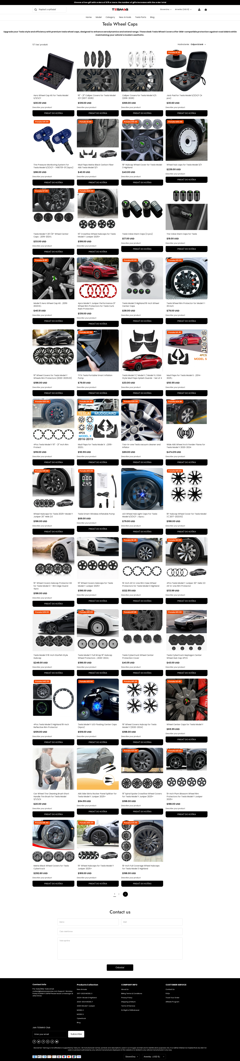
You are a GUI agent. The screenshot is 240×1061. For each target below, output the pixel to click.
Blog (78, 1022)
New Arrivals (82, 989)
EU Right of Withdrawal (130, 1010)
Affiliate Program (172, 1002)
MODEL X (80, 1010)
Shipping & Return (128, 1002)
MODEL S (80, 1014)
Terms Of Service (128, 1006)
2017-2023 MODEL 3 (84, 993)
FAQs (168, 993)
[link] (99, 17)
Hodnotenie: (190, 44)
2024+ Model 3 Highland (87, 998)
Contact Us (170, 989)
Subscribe (76, 1034)
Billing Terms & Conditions (131, 993)
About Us (124, 989)
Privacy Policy (126, 998)
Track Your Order (172, 998)
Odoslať (120, 967)
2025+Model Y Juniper (86, 1006)
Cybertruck (81, 1018)
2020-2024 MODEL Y (85, 1002)
